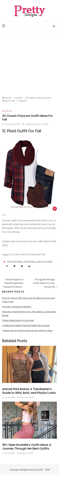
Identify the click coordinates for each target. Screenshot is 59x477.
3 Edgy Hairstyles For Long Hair (18, 320)
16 (40, 254)
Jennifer (11, 397)
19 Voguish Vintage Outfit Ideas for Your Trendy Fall (44, 283)
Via (3, 215)
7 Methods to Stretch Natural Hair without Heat (27, 330)
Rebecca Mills (13, 124)
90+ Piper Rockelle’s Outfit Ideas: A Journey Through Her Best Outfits (26, 446)
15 (37, 254)
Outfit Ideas (30, 261)
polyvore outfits (44, 261)
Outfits (7, 111)
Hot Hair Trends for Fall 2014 (16, 306)
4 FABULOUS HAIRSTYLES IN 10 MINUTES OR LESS (26, 325)
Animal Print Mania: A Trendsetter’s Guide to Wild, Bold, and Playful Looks (29, 391)
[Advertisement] (29, 62)
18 (44, 254)
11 (28, 254)
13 (32, 254)
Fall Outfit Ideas (15, 261)
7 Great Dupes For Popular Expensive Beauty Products (13, 283)
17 (42, 254)
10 (26, 254)
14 (35, 254)
